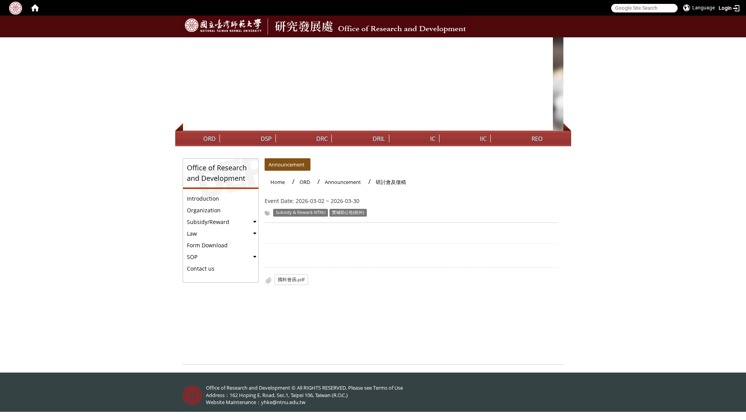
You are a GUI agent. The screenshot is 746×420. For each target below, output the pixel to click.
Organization (204, 210)
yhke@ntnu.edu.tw (283, 402)
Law (192, 233)
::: (556, 43)
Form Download (207, 245)
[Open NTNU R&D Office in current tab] (223, 25)
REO (537, 138)
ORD (209, 138)
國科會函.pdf (291, 279)
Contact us (200, 268)
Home (277, 182)
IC (432, 138)
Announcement (286, 164)
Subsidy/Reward (208, 222)
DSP (266, 138)
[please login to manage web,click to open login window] (15, 8)
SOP (192, 257)
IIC (483, 138)
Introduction (203, 198)
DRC (322, 138)
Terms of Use (388, 387)
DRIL (379, 138)
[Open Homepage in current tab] (35, 8)
